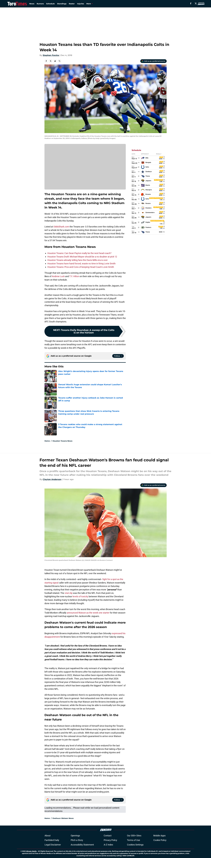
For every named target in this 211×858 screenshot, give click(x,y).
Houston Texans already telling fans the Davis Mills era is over (77, 260)
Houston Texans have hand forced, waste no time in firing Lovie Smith (81, 263)
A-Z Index (108, 844)
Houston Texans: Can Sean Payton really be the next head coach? (79, 253)
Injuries (80, 4)
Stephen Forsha (51, 55)
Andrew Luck (58, 276)
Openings (75, 835)
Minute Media (31, 851)
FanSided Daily (52, 840)
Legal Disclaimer (53, 844)
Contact (107, 835)
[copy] (59, 61)
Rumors (40, 4)
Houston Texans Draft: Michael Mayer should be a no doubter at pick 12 (82, 256)
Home (47, 441)
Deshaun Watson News (63, 818)
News (31, 4)
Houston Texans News (62, 441)
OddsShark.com (61, 226)
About (48, 835)
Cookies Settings (135, 844)
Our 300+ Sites (134, 835)
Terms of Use (133, 840)
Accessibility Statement (82, 844)
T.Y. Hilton (74, 276)
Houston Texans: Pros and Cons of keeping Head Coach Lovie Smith (80, 267)
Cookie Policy (159, 840)
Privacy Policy (110, 840)
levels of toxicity (80, 596)
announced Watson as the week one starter (88, 612)
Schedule (50, 4)
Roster (72, 4)
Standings (61, 4)
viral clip (69, 593)
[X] (196, 3)
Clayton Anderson (52, 479)
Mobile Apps (159, 835)
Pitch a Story (77, 840)
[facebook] (190, 3)
